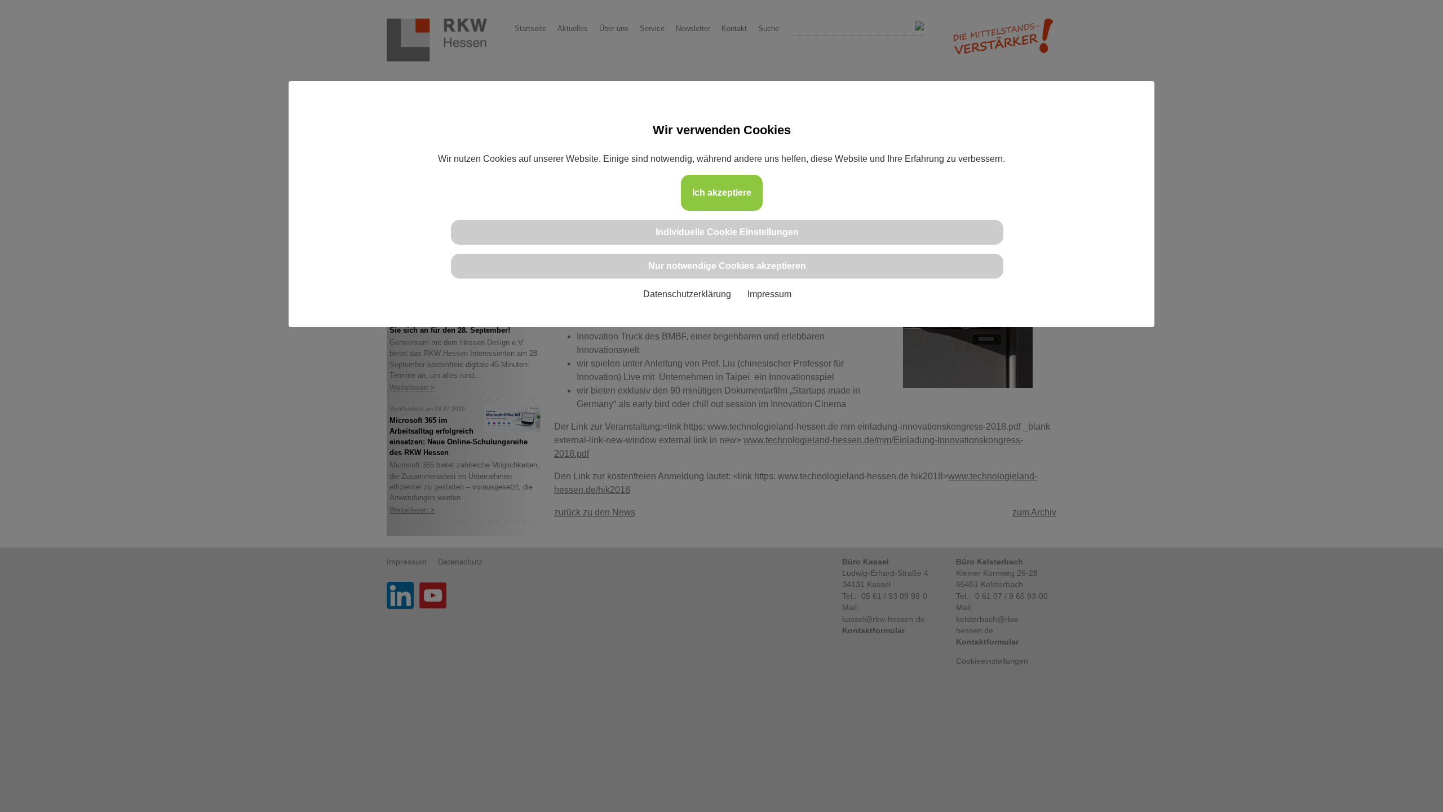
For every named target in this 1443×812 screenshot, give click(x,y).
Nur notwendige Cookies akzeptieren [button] (727, 266)
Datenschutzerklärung (687, 294)
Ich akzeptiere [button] (721, 192)
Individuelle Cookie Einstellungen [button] (727, 232)
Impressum (769, 294)
